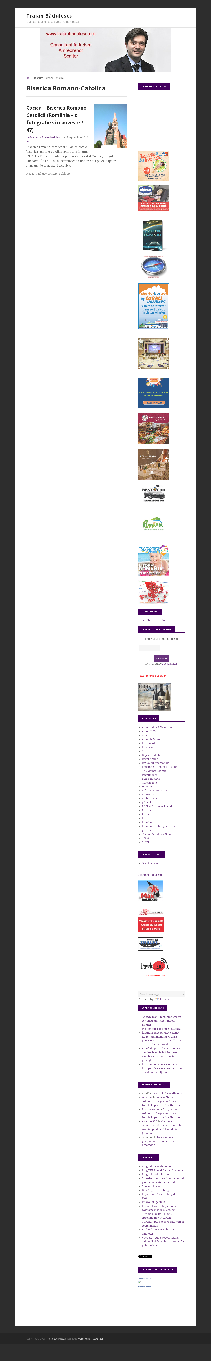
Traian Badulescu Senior (158, 834)
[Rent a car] (153, 503)
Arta (145, 735)
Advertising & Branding (157, 727)
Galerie (33, 137)
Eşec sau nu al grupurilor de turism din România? (158, 1140)
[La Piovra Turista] (151, 931)
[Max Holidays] (150, 900)
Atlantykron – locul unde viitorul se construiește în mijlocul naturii (163, 1020)
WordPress (84, 1338)
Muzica (146, 810)
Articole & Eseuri (153, 739)
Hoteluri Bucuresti (150, 874)
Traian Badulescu (144, 1279)
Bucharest (148, 743)
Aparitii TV (149, 731)
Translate (166, 999)
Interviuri (148, 794)
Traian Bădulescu (49, 15)
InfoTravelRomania (154, 790)
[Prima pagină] (28, 78)
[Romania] (153, 539)
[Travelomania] (155, 977)
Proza (145, 818)
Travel (146, 837)
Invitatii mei (150, 798)
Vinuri (146, 841)
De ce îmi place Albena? (167, 1093)
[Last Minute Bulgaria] (153, 677)
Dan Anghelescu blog (155, 1190)
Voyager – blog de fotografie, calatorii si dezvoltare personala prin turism (163, 1241)
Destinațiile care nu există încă (161, 1028)
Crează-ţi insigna (144, 1287)
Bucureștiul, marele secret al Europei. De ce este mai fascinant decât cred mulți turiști (163, 1068)
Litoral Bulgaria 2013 (155, 1202)
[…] (74, 165)
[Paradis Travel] (153, 574)
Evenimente (149, 774)
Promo (146, 814)
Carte (145, 751)
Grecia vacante (151, 863)
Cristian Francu (152, 1186)
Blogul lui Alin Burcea (156, 1174)
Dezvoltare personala (155, 762)
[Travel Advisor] (150, 950)
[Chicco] (153, 209)
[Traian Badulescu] (139, 1282)
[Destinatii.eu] (153, 277)
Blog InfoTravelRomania (157, 1166)
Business (147, 747)
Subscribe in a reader (152, 620)
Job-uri (146, 802)
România (147, 822)
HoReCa (147, 786)
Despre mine (150, 758)
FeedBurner (169, 663)
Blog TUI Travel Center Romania (162, 1170)
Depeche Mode (151, 755)
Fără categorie (151, 778)
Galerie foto (149, 782)
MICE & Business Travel (157, 806)
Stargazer (98, 1338)
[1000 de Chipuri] (154, 709)
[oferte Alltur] (153, 602)
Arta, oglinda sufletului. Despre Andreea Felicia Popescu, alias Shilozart (161, 1101)
